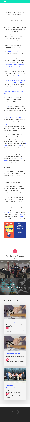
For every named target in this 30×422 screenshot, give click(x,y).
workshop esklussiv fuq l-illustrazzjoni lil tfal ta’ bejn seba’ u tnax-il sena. (14, 91)
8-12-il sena (18, 145)
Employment (14, 322)
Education (8, 322)
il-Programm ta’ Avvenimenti (13, 51)
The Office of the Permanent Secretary (15, 18)
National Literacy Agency (11, 387)
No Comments (18, 20)
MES (19, 322)
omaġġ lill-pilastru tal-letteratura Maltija (14, 124)
